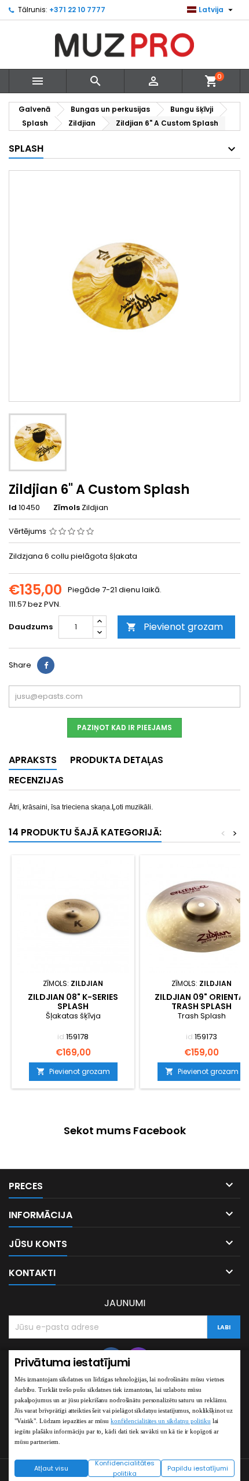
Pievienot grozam (174, 626)
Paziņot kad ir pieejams (124, 727)
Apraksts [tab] (33, 760)
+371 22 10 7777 (77, 9)
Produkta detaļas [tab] (116, 760)
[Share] (45, 665)
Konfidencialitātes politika (125, 1468)
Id (13, 508)
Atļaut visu (51, 1468)
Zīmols (66, 508)
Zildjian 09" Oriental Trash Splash (201, 1001)
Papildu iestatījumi (197, 1468)
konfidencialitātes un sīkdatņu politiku (161, 1420)
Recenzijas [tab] (36, 780)
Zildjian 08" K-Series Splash (73, 1001)
